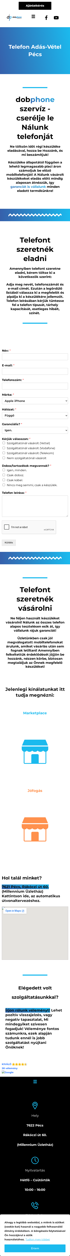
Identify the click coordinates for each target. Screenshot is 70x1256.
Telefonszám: (13, 380)
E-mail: (8, 365)
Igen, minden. (17, 470)
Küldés (9, 542)
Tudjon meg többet (37, 1239)
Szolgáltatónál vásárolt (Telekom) (30, 453)
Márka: (8, 394)
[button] (33, 16)
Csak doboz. (15, 475)
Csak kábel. (15, 480)
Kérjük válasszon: (16, 439)
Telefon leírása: (14, 492)
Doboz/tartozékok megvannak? (26, 465)
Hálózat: (9, 409)
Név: (6, 350)
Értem (35, 1248)
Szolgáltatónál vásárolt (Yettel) (28, 443)
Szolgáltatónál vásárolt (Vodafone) (31, 448)
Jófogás (35, 791)
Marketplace (35, 713)
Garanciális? (12, 424)
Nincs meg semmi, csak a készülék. (32, 485)
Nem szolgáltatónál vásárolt (26, 458)
